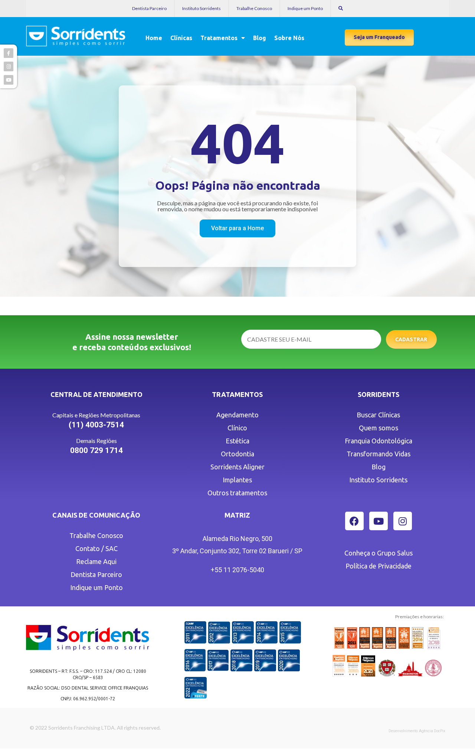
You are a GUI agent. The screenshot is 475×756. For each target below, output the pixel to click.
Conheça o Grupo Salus (378, 553)
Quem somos (378, 427)
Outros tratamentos (237, 492)
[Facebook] (354, 521)
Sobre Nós (289, 38)
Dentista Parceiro (149, 8)
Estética (237, 440)
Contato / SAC (96, 548)
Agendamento (237, 414)
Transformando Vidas (378, 453)
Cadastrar (411, 339)
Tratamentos (219, 38)
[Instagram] (402, 521)
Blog (259, 38)
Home (153, 38)
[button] (379, 37)
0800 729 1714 (96, 450)
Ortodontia (237, 453)
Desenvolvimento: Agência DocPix (417, 731)
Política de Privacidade (378, 566)
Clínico (237, 427)
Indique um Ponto (305, 8)
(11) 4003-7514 (96, 424)
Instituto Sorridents (201, 8)
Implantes (237, 479)
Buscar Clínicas (378, 414)
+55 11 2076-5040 (237, 570)
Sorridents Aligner (237, 466)
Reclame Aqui (96, 561)
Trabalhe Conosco (254, 8)
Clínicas (181, 38)
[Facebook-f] (8, 53)
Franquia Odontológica (378, 440)
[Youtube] (378, 521)
